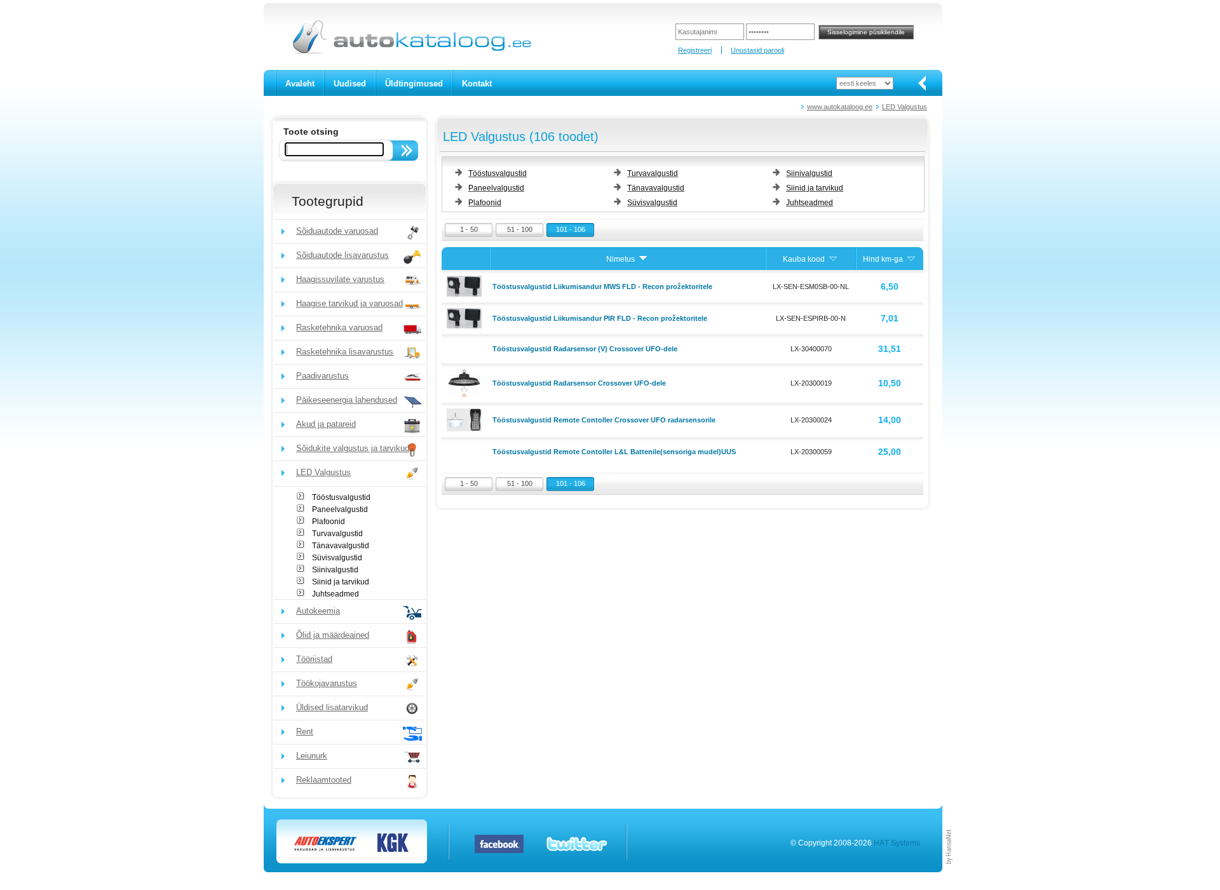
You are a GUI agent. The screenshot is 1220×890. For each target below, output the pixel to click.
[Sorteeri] (643, 259)
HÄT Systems (897, 843)
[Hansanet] (949, 869)
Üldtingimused (414, 83)
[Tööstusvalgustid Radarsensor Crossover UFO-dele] (466, 382)
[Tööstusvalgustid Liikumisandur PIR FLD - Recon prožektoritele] (466, 317)
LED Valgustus (904, 107)
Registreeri (695, 50)
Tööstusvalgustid (341, 497)
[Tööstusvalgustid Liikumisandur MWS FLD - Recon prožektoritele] (466, 285)
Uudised (350, 83)
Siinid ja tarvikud (340, 581)
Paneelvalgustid (340, 509)
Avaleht (300, 83)
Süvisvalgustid (337, 557)
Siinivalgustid (335, 569)
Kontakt (477, 83)
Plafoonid (328, 521)
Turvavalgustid (337, 533)
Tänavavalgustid (340, 545)
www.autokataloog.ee (839, 107)
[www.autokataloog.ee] (410, 51)
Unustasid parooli (757, 50)
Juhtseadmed (335, 594)
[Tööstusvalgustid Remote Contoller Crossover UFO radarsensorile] (466, 419)
